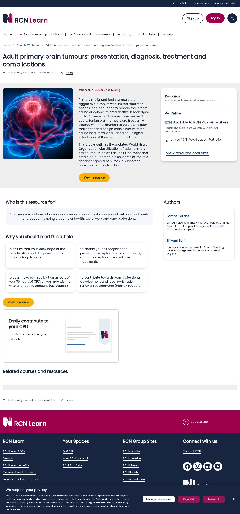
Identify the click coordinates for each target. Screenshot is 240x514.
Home (8, 34)
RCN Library (131, 465)
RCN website (180, 3)
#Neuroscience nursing (105, 90)
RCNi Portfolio (72, 465)
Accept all (213, 499)
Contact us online (226, 3)
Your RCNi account (75, 458)
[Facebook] (187, 467)
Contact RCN (192, 451)
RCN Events (131, 472)
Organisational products (19, 472)
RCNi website (202, 3)
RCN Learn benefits (16, 465)
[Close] (234, 499)
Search (8, 458)
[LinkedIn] (207, 467)
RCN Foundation (134, 479)
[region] (120, 499)
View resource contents (187, 153)
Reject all (188, 499)
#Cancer (84, 90)
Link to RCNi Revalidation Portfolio (196, 140)
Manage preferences (158, 499)
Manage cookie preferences (22, 479)
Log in (215, 18)
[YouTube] (217, 467)
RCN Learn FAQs (14, 451)
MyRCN (68, 451)
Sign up (193, 18)
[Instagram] (197, 467)
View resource (94, 177)
